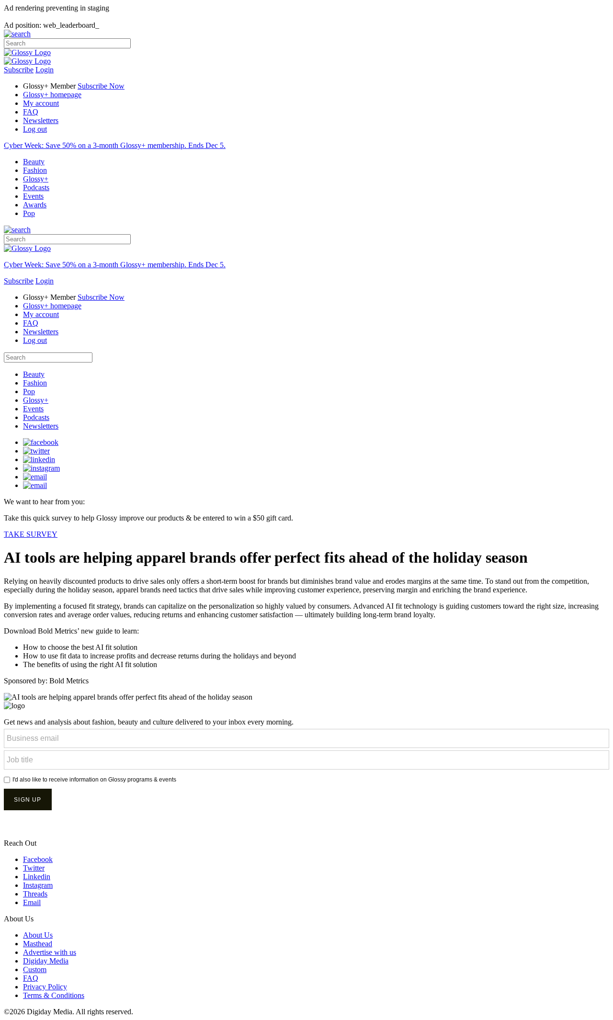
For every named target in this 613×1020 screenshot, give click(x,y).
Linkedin (36, 877)
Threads (35, 894)
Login (44, 70)
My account (41, 103)
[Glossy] (27, 52)
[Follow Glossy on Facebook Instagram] (41, 468)
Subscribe (19, 70)
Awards (34, 205)
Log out (35, 129)
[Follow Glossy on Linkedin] (39, 459)
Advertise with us (49, 952)
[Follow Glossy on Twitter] (36, 451)
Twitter (34, 868)
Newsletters (40, 120)
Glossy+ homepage (52, 95)
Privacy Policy (45, 987)
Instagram (38, 885)
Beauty (34, 162)
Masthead (37, 944)
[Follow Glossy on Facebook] (40, 442)
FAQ (30, 112)
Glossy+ (35, 179)
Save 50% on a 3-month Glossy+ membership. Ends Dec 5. (115, 145)
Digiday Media (45, 961)
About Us (38, 935)
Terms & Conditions (53, 995)
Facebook (38, 859)
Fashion (35, 170)
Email (32, 902)
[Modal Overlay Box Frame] (306, 776)
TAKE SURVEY (30, 534)
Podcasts (36, 187)
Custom (34, 969)
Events (33, 196)
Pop (29, 213)
